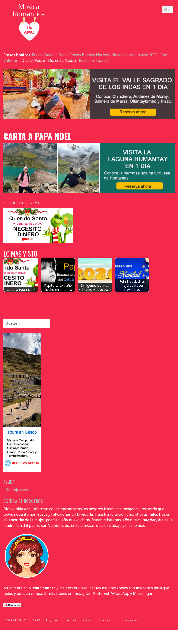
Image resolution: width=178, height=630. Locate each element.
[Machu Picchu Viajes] (88, 117)
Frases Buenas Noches (89, 54)
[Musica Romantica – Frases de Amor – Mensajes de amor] (28, 40)
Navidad (119, 54)
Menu (167, 9)
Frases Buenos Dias (49, 54)
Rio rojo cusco (18, 489)
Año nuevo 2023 (143, 54)
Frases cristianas (93, 60)
